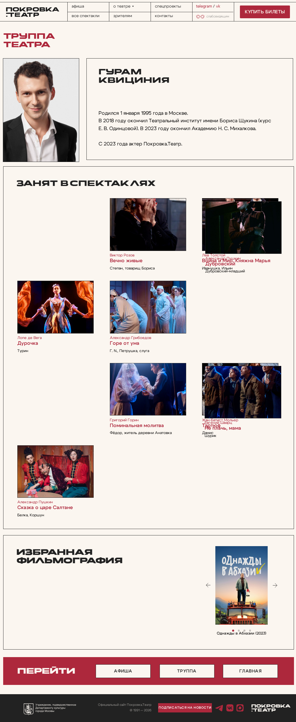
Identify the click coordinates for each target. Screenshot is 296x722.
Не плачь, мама (223, 428)
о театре (121, 6)
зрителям (122, 16)
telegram (204, 6)
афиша (78, 6)
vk (218, 6)
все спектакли (85, 16)
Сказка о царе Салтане (45, 507)
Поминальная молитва (137, 425)
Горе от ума (124, 343)
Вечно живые (126, 260)
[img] (55, 471)
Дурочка (27, 343)
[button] (185, 707)
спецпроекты (168, 6)
